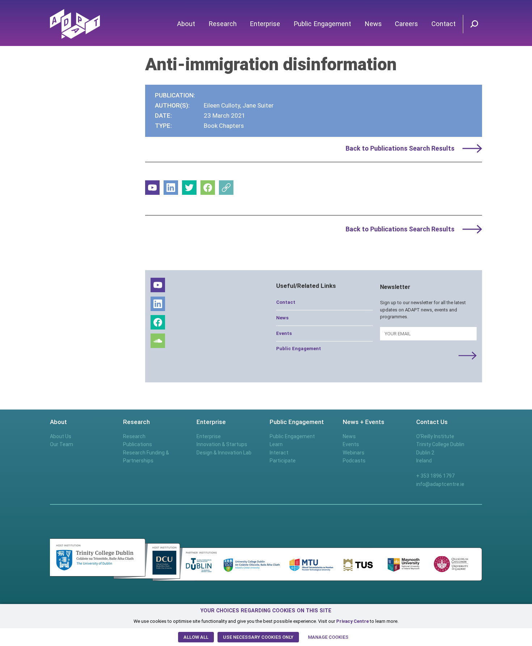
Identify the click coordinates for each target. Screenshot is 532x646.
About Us (60, 436)
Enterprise (265, 24)
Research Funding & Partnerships (146, 456)
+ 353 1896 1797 (435, 476)
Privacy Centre (352, 621)
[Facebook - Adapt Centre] (207, 187)
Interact (279, 453)
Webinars (353, 453)
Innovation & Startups (222, 444)
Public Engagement (322, 24)
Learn (276, 444)
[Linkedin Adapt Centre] (171, 187)
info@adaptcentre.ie (440, 484)
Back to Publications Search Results (400, 148)
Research (222, 24)
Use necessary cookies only (258, 637)
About (186, 24)
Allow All (195, 637)
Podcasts (354, 460)
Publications (137, 444)
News (373, 24)
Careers (406, 24)
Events (284, 333)
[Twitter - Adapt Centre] (189, 187)
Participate (283, 460)
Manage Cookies (328, 637)
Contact (443, 24)
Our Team (61, 444)
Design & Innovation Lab (224, 453)
